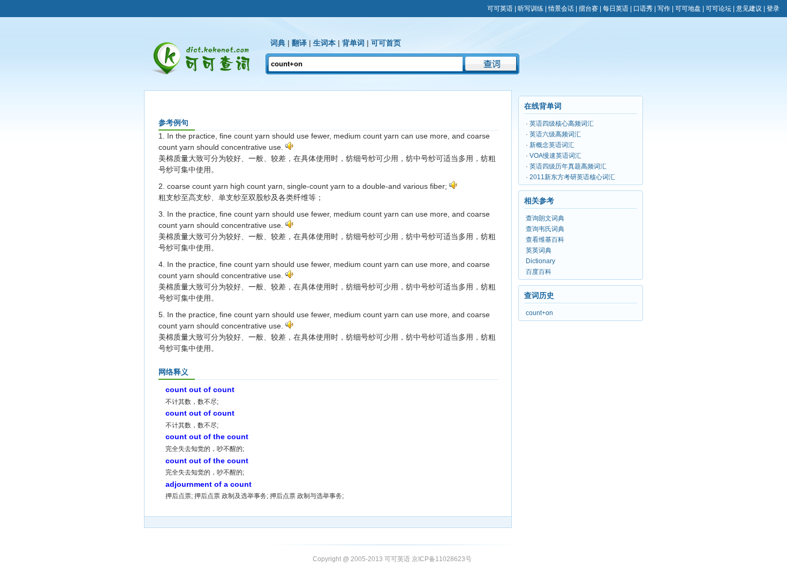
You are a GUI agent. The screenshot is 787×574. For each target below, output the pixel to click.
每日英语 (616, 8)
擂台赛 (588, 8)
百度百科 (538, 271)
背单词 (353, 43)
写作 (663, 8)
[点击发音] (289, 147)
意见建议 (749, 8)
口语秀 (643, 8)
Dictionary (540, 261)
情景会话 (561, 8)
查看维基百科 (545, 239)
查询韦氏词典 (545, 229)
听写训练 (530, 8)
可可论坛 (718, 8)
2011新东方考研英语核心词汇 (572, 177)
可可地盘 (688, 8)
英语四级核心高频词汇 (561, 123)
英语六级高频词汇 (555, 134)
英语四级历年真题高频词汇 (568, 166)
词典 (277, 43)
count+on (539, 313)
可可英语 (500, 8)
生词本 (324, 43)
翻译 (299, 43)
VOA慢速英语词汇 (555, 155)
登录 (773, 8)
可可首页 (386, 43)
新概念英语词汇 (551, 145)
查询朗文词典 (545, 218)
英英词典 (538, 250)
